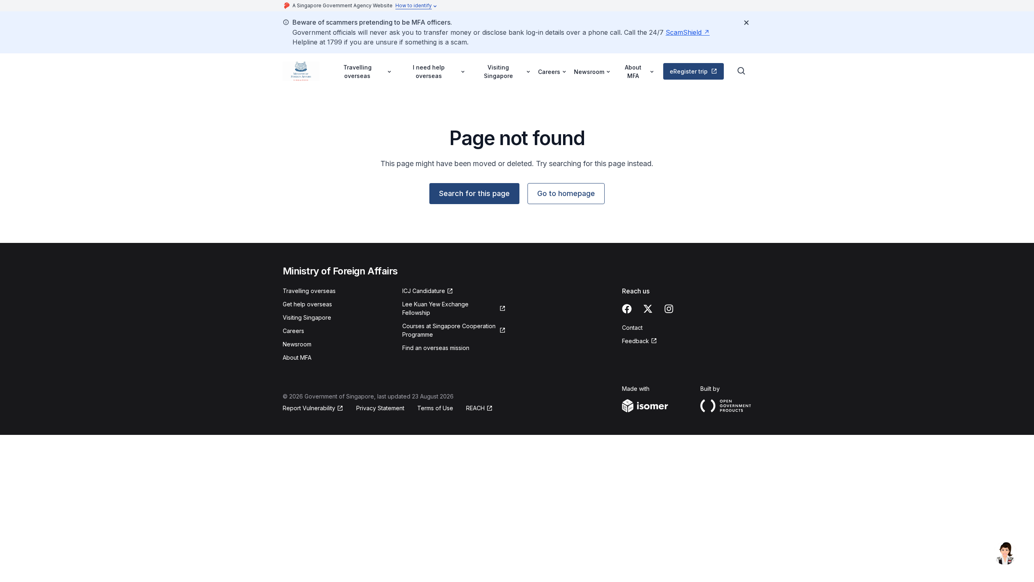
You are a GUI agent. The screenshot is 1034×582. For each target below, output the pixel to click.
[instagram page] (669, 309)
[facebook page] (627, 309)
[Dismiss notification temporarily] (746, 22)
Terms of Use (435, 408)
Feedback (635, 340)
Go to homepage (566, 193)
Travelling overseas (309, 290)
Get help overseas (307, 304)
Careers (293, 330)
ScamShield (684, 32)
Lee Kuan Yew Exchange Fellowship (435, 308)
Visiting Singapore (307, 317)
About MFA (297, 357)
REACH (475, 408)
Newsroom (297, 344)
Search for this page (474, 193)
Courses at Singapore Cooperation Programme (449, 330)
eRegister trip (689, 71)
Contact (632, 327)
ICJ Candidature (423, 290)
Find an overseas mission (435, 347)
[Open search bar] (741, 71)
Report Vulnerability (309, 408)
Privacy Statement (380, 408)
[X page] (648, 309)
